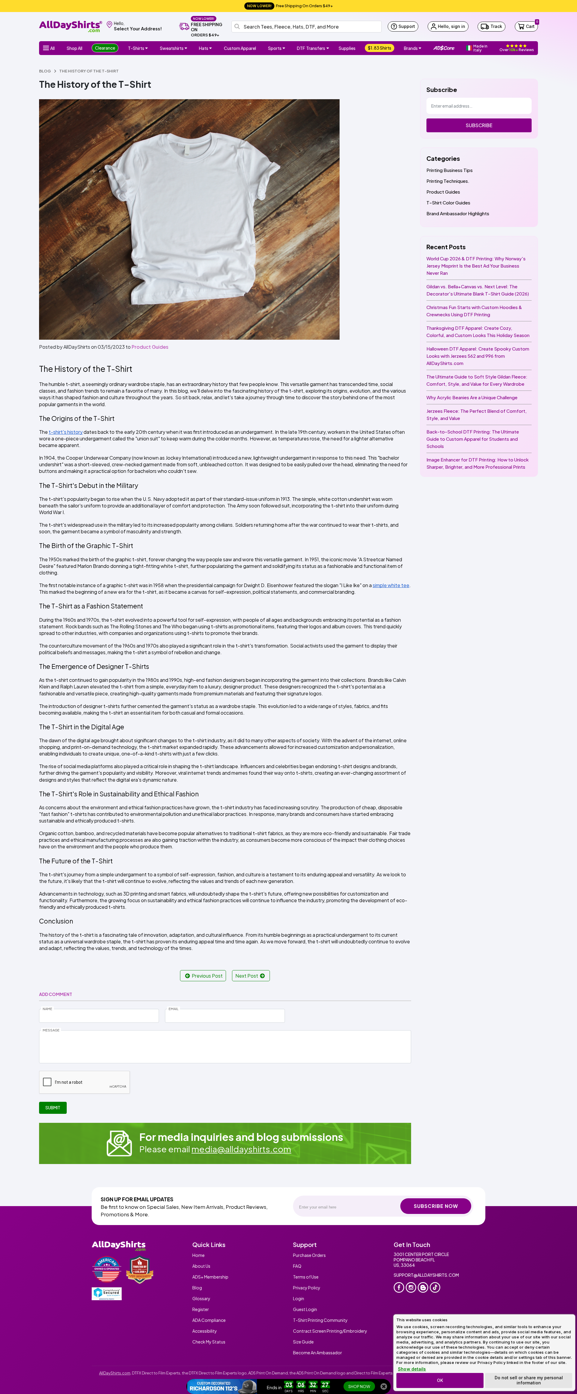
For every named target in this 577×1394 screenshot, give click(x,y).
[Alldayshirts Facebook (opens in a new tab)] (399, 1287)
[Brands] (421, 48)
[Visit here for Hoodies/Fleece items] (187, 48)
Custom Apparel (240, 48)
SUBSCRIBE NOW (436, 1206)
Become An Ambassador (317, 1352)
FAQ (297, 1266)
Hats (203, 48)
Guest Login (305, 1309)
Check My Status (208, 1341)
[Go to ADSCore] (444, 48)
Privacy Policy (306, 1287)
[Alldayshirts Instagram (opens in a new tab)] (411, 1287)
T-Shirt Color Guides (448, 202)
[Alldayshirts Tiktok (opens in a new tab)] (435, 1287)
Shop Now (359, 1386)
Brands (411, 48)
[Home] (70, 26)
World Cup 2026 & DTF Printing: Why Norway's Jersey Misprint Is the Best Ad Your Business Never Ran (476, 266)
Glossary (201, 1298)
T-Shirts (136, 48)
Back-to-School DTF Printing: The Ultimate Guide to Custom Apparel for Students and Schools (472, 439)
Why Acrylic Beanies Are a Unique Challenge (471, 397)
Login (298, 1298)
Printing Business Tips (449, 170)
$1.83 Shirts (379, 48)
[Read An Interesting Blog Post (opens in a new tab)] (423, 1287)
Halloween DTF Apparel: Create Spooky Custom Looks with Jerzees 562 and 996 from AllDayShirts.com (477, 356)
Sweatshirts (172, 48)
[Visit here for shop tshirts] (147, 48)
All (52, 48)
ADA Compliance (209, 1320)
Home (198, 1255)
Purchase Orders (309, 1255)
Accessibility (204, 1331)
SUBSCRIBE (479, 125)
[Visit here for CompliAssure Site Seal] (107, 1293)
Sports (275, 48)
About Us (201, 1266)
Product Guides (150, 347)
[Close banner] (384, 1386)
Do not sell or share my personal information (529, 1380)
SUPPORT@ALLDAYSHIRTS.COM (426, 1275)
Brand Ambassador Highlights (457, 213)
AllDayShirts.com (114, 1373)
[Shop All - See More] (222, 1386)
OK (440, 1380)
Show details (412, 1369)
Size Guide (303, 1341)
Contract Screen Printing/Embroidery (330, 1331)
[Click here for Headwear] (211, 48)
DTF (311, 48)
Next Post (246, 976)
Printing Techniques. (447, 181)
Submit (52, 1107)
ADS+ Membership (210, 1276)
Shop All (74, 48)
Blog (197, 1287)
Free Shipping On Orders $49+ (290, 5)
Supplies (347, 48)
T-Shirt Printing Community (320, 1320)
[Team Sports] (285, 48)
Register (200, 1309)
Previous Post (207, 976)
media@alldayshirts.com (241, 1149)
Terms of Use (306, 1276)
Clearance (105, 48)
